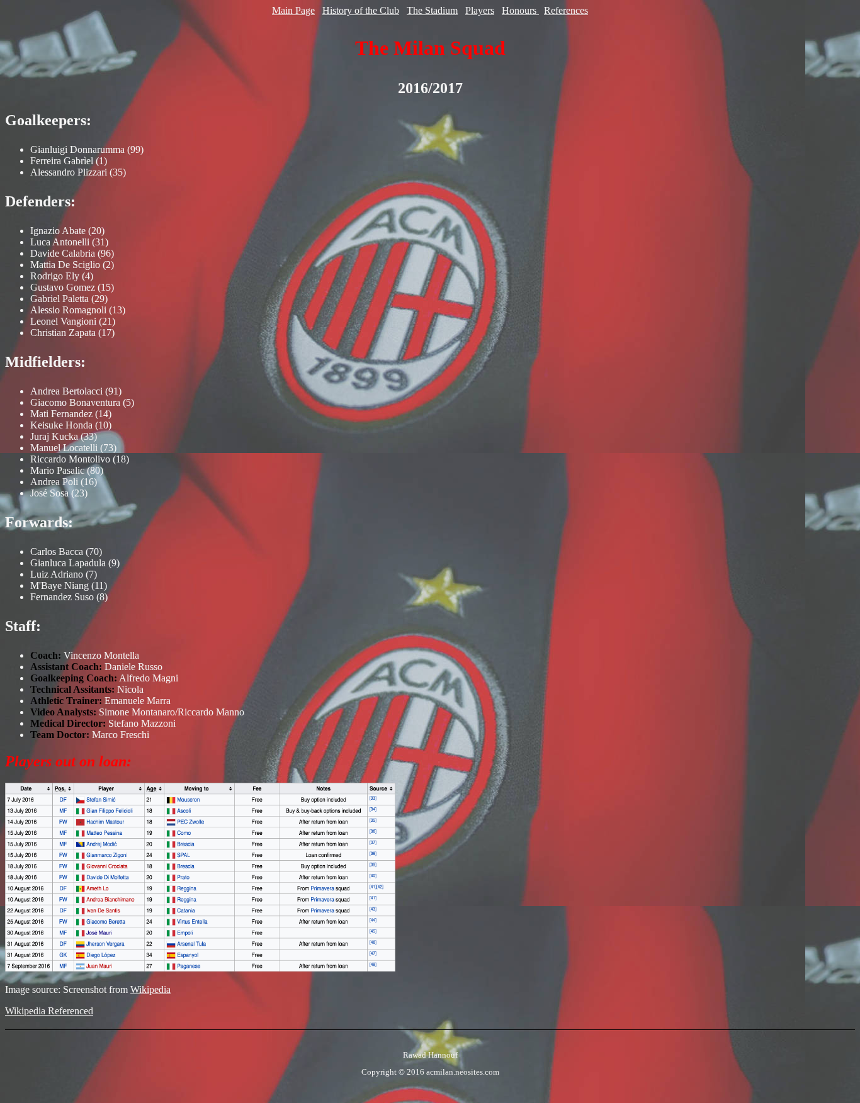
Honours (520, 10)
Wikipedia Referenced (49, 1010)
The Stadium (432, 10)
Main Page (293, 10)
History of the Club (360, 10)
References (566, 10)
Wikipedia (150, 989)
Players (479, 10)
